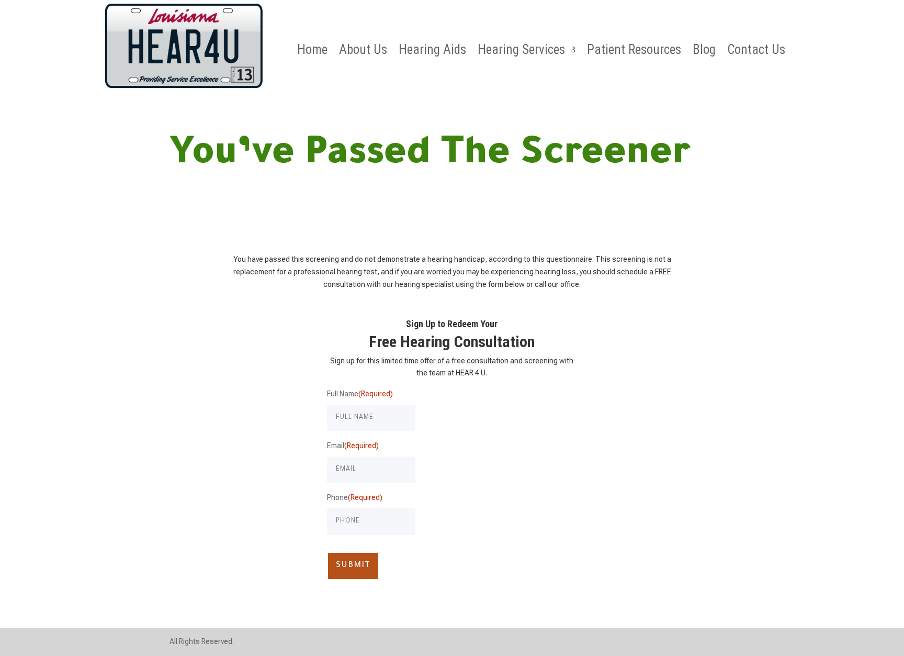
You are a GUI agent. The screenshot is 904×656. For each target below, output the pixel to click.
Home (312, 51)
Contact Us (756, 51)
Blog (704, 51)
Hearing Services (521, 51)
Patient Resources (634, 51)
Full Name (360, 394)
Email (353, 445)
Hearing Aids (432, 51)
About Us (363, 51)
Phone (354, 497)
